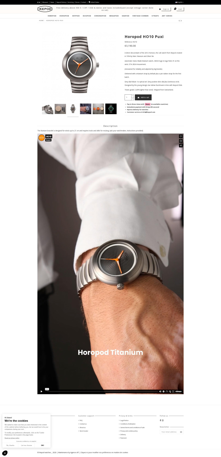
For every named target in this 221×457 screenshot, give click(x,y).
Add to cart (145, 97)
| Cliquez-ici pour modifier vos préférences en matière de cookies (103, 452)
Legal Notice (124, 420)
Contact (83, 2)
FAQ (81, 420)
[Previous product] (180, 20)
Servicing (71, 2)
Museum (45, 2)
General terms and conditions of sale (132, 427)
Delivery (123, 435)
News (52, 2)
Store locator (84, 431)
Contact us (83, 424)
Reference (128, 42)
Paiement (123, 438)
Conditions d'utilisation (127, 424)
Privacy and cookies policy (129, 431)
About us (83, 427)
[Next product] (181, 20)
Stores (77, 2)
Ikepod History (62, 2)
